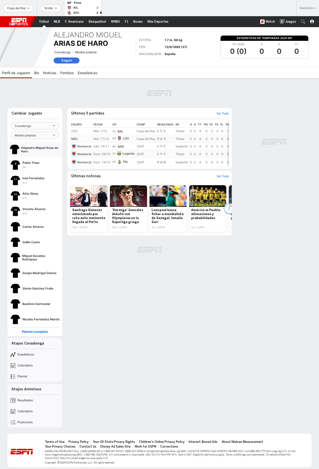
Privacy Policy (79, 442)
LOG (126, 138)
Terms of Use (55, 442)
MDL (74, 139)
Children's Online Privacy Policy (162, 442)
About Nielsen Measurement (242, 442)
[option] (88, 208)
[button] (303, 22)
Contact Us (88, 446)
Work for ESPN (145, 446)
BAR (121, 146)
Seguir (66, 60)
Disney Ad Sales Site (115, 446)
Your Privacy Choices (60, 446)
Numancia (84, 146)
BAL (120, 131)
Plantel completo (35, 332)
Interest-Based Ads (203, 442)
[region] (149, 143)
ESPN (18, 21)
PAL (125, 162)
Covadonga (62, 52)
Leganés (129, 153)
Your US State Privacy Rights (114, 442)
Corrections (169, 446)
